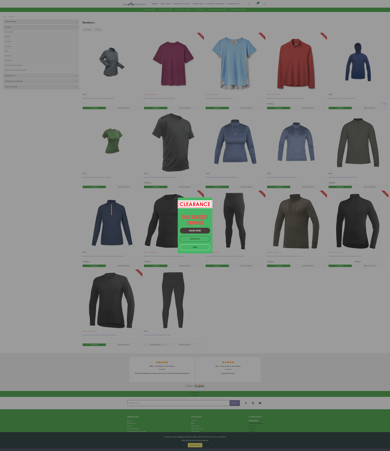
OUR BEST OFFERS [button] (195, 230)
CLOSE (195, 247)
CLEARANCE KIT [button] (195, 238)
